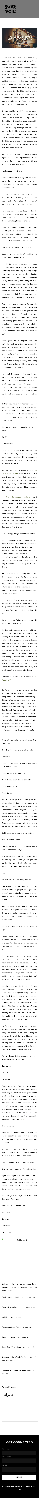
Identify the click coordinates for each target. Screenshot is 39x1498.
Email (4, 1465)
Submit (18, 1477)
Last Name (6, 1457)
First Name (6, 1449)
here (22, 1119)
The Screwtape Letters (18, 497)
